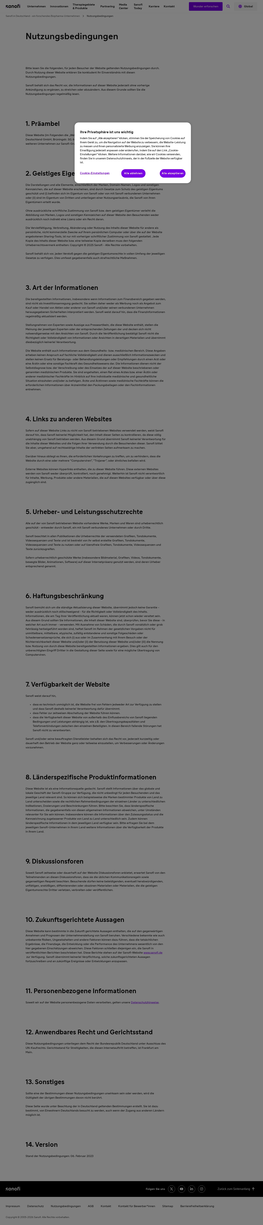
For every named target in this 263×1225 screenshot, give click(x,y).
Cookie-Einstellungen (95, 173)
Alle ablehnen (133, 173)
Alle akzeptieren (173, 173)
